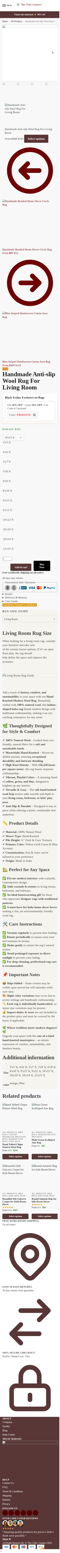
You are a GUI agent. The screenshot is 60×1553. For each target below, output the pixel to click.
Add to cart (21, 567)
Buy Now (41, 566)
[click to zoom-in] (30, 52)
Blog (4, 1420)
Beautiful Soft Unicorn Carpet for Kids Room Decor (14, 1199)
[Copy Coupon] (34, 415)
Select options (36, 138)
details (8, 585)
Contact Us (8, 1471)
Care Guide (11, 592)
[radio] (13, 445)
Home (5, 21)
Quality (6, 1416)
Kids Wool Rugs (17, 1193)
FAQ (5, 1475)
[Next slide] (52, 52)
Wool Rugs (14, 1140)
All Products (16, 21)
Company (7, 1412)
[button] (1, 1539)
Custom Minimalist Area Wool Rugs (14, 1135)
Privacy (6, 1492)
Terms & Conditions (12, 1480)
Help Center (8, 1424)
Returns (6, 1488)
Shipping (7, 1484)
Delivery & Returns (16, 589)
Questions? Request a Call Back (19, 596)
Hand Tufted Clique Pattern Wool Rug (12, 1144)
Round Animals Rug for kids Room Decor (42, 1197)
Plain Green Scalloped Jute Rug (41, 1139)
